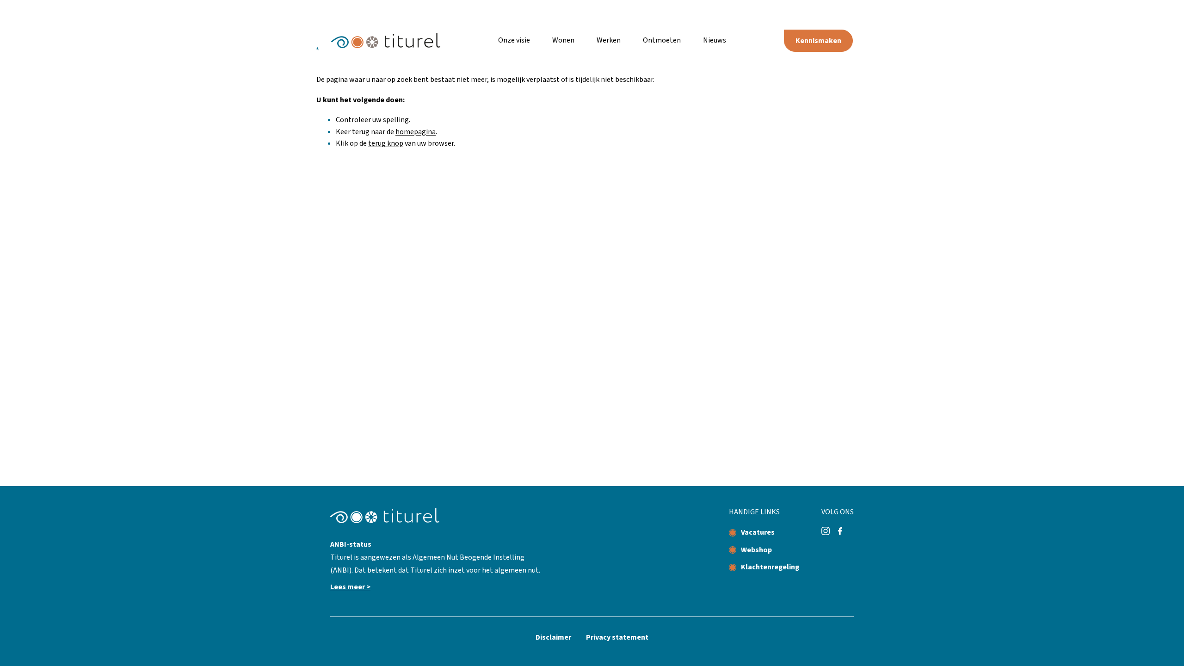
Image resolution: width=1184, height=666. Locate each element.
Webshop (756, 550)
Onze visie (514, 40)
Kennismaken (818, 41)
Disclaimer (553, 637)
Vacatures (758, 532)
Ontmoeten (662, 40)
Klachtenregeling (770, 567)
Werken (609, 40)
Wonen (563, 40)
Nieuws (714, 40)
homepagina (415, 132)
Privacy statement (617, 637)
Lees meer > (350, 587)
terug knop (385, 143)
